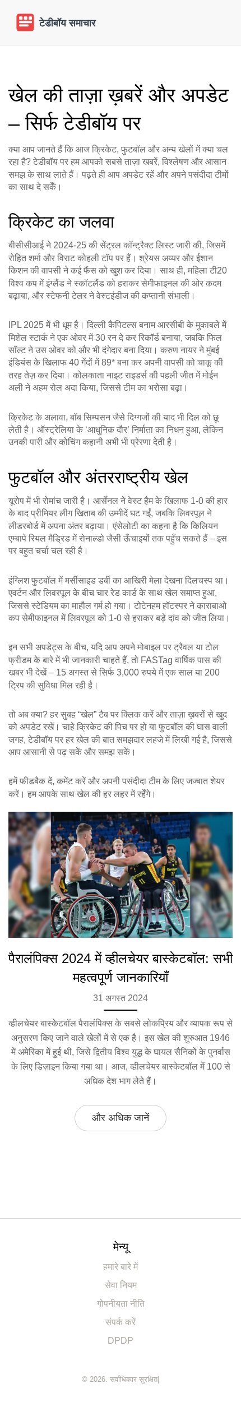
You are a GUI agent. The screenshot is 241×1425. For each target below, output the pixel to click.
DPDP (120, 1340)
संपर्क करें (120, 1322)
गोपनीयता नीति (121, 1303)
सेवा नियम (121, 1285)
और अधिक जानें (120, 1117)
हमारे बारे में (120, 1266)
